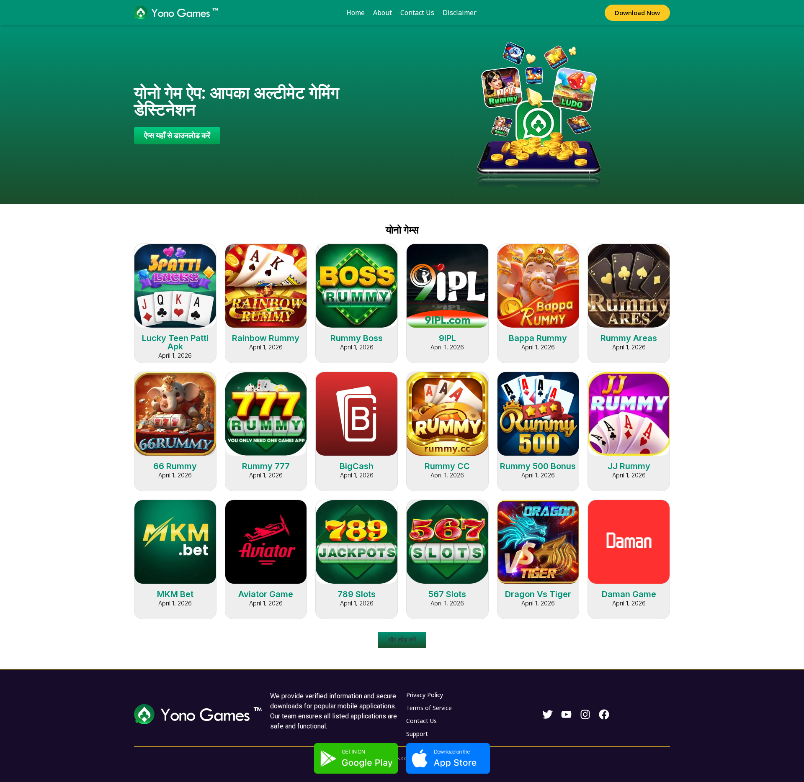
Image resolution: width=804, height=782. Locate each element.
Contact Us (417, 12)
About (382, 12)
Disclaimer (460, 12)
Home (355, 12)
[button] (402, 640)
